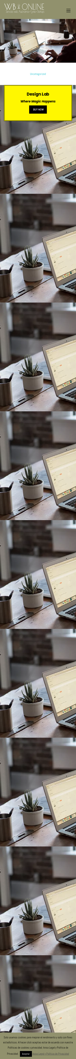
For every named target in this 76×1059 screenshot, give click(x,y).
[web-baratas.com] (24, 12)
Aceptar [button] (26, 1053)
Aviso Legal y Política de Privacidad (50, 1053)
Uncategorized (38, 74)
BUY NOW (38, 109)
